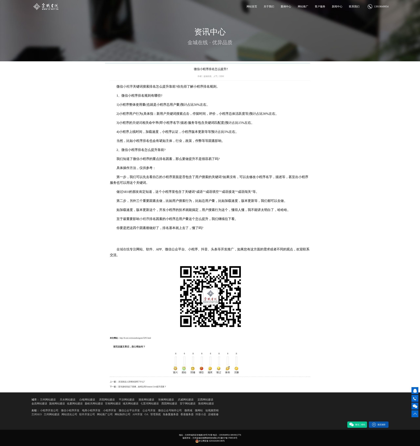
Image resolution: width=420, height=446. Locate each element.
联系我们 (354, 6)
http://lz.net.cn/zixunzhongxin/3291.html (135, 338)
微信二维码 (360, 424)
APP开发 (137, 414)
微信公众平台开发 (129, 410)
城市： (35, 399)
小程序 (128, 86)
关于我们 (269, 6)
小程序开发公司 (49, 410)
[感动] (184, 370)
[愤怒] (201, 370)
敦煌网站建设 (206, 403)
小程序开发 (109, 410)
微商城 (188, 410)
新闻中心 (337, 6)
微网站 (199, 410)
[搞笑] (210, 370)
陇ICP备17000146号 (228, 438)
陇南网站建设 (57, 403)
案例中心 (286, 6)
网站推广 (303, 6)
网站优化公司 (69, 414)
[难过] (219, 370)
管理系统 (155, 414)
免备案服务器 (170, 414)
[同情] (193, 370)
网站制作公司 (122, 414)
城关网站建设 (130, 403)
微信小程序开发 (70, 410)
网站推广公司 (105, 414)
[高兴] (175, 370)
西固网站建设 (169, 403)
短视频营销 (212, 410)
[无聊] (236, 370)
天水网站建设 (67, 399)
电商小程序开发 (91, 410)
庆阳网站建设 (107, 399)
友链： (35, 410)
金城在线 (123, 249)
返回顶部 (381, 424)
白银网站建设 (87, 399)
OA (146, 414)
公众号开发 (149, 410)
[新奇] (227, 370)
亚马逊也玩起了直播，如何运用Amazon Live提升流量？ (142, 387)
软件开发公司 (87, 414)
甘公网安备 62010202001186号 (212, 441)
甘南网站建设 (113, 403)
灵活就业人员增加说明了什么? (131, 382)
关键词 (137, 122)
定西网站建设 (205, 399)
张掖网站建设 (166, 399)
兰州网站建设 (48, 399)
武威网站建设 (186, 399)
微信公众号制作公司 (170, 410)
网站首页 (252, 6)
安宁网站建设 (188, 403)
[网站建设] (47, 6)
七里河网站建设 (149, 403)
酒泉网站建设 (146, 399)
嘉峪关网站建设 (94, 403)
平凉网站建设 (127, 399)
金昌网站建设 (39, 403)
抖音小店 (201, 414)
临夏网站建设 (75, 403)
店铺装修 (213, 414)
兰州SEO (37, 414)
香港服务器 (187, 414)
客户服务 (320, 6)
